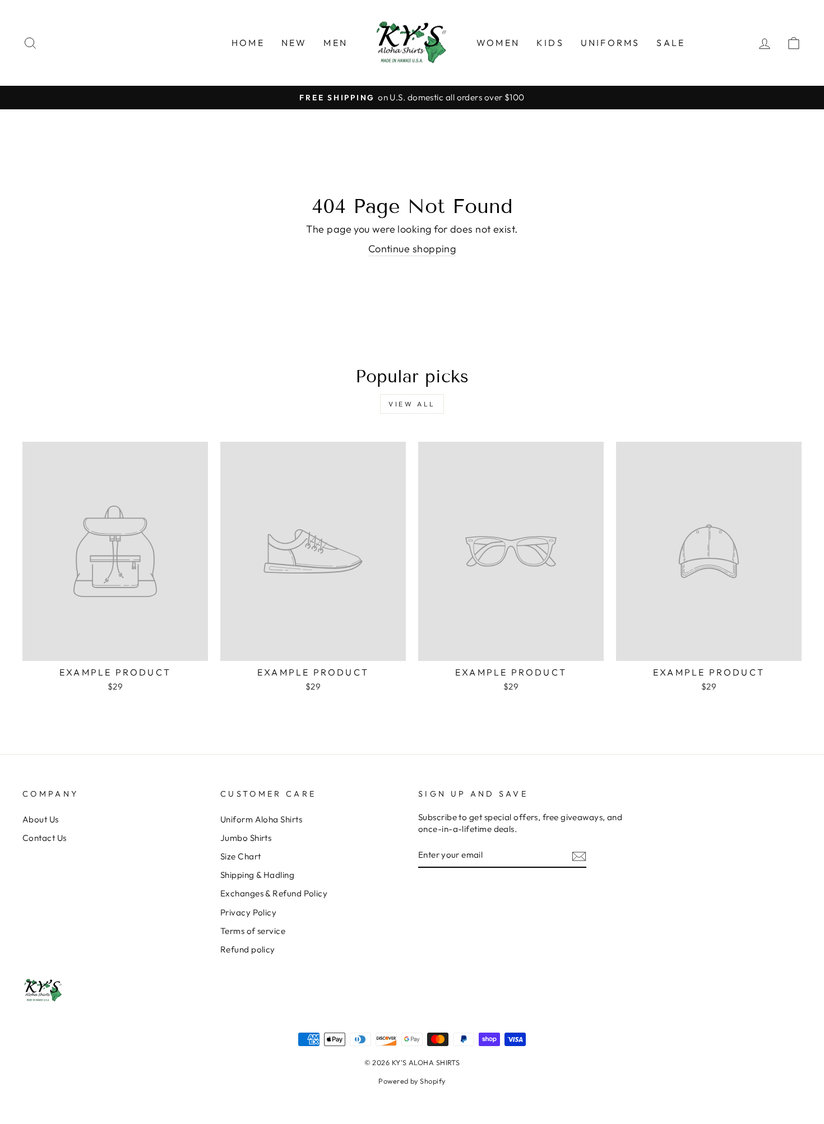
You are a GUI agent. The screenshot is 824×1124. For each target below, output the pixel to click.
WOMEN (498, 42)
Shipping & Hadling (257, 874)
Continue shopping (412, 248)
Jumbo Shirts (245, 837)
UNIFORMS (610, 42)
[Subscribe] (579, 855)
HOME (248, 42)
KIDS (550, 42)
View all (412, 404)
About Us (40, 819)
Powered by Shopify (411, 1080)
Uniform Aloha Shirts (261, 819)
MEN (335, 42)
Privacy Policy (248, 912)
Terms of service (252, 931)
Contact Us (44, 837)
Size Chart (240, 856)
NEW (294, 42)
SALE (670, 42)
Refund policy (247, 949)
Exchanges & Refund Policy (273, 893)
